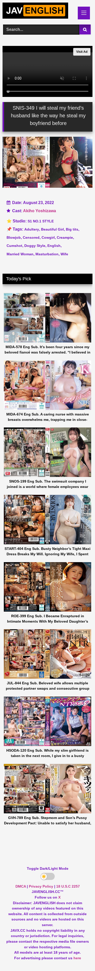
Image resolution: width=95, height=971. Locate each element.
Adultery (31, 229)
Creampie (65, 237)
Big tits (72, 229)
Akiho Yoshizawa (39, 211)
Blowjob (14, 237)
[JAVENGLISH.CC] (39, 11)
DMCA (20, 886)
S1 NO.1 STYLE (41, 221)
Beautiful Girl (52, 229)
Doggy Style (34, 246)
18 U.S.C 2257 (68, 886)
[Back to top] (79, 956)
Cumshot (14, 246)
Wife (64, 254)
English (54, 246)
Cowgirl (48, 237)
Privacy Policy (41, 886)
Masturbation (47, 254)
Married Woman (20, 254)
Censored (31, 237)
